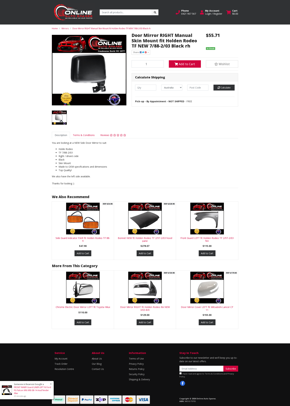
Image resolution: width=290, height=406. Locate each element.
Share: (136, 52)
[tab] (61, 135)
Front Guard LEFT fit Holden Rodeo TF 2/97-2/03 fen (207, 239)
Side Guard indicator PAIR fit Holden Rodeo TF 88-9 (83, 239)
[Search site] (155, 12)
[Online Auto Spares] (73, 12)
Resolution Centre (64, 369)
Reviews (105, 135)
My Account (61, 358)
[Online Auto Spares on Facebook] (182, 383)
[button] (186, 12)
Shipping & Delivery (139, 379)
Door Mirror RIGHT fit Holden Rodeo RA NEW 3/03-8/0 (145, 308)
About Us (97, 358)
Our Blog (97, 363)
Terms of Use (136, 358)
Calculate (225, 87)
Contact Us (98, 369)
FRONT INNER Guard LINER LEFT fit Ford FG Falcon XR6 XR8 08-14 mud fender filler (32, 390)
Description (61, 135)
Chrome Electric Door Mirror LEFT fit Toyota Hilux (83, 307)
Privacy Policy (136, 363)
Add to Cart (186, 64)
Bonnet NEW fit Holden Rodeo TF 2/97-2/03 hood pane (145, 239)
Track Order (61, 363)
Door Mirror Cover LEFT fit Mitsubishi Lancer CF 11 (207, 308)
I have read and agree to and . (206, 375)
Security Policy (136, 374)
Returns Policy (136, 369)
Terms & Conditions (84, 135)
